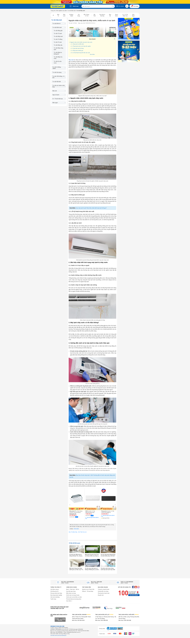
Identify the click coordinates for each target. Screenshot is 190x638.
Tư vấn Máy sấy (58, 45)
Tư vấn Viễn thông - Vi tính (58, 77)
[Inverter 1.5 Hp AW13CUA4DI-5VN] (92, 499)
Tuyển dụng (53, 599)
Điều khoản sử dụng (71, 593)
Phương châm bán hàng (56, 593)
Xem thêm (92, 54)
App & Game (55, 94)
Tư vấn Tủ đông (58, 39)
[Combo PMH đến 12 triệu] (129, 51)
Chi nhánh (121, 6)
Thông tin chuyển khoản (103, 589)
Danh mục (76, 6)
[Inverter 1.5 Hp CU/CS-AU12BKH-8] (108, 499)
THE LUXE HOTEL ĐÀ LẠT (102, 614)
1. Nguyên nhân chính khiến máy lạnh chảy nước (80, 42)
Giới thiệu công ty (54, 589)
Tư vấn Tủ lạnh (58, 33)
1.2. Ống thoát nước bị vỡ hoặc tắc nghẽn (81, 46)
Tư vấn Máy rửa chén (58, 57)
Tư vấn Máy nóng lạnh (58, 48)
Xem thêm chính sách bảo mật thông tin (58, 635)
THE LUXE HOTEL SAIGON (79, 614)
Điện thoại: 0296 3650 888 (125, 620)
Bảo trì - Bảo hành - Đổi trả (72, 589)
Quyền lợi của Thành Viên (88, 589)
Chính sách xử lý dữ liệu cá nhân (74, 597)
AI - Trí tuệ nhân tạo (57, 98)
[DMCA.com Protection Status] (120, 629)
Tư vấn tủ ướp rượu (57, 62)
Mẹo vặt (54, 90)
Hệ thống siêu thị (54, 591)
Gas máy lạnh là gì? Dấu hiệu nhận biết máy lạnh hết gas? (91, 208)
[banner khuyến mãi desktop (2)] (95, 2)
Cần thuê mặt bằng (55, 597)
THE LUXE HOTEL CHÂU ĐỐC (127, 614)
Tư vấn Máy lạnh (58, 36)
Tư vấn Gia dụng (56, 72)
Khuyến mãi (100, 595)
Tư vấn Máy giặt (58, 30)
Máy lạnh (71, 59)
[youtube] (136, 587)
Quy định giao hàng (70, 591)
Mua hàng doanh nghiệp (56, 595)
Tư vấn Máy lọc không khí (58, 53)
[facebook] (133, 587)
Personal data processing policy (73, 599)
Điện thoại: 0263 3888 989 (101, 620)
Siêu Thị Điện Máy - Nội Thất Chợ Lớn (78, 532)
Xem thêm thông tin (134, 595)
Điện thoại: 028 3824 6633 (78, 620)
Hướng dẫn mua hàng (103, 591)
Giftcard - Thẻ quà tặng (87, 591)
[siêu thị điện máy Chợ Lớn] (57, 6)
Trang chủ (53, 10)
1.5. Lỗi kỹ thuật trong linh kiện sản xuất (80, 52)
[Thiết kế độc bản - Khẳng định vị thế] (92, 31)
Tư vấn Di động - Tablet (56, 67)
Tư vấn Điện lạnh (72, 10)
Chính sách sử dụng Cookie (72, 595)
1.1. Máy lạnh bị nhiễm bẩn (77, 44)
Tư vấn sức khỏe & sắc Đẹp (58, 86)
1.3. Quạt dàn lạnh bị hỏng (77, 48)
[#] (111, 630)
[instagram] (138, 587)
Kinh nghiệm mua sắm (61, 10)
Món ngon (55, 102)
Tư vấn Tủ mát (58, 42)
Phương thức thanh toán (103, 593)
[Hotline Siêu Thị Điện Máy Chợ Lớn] (92, 530)
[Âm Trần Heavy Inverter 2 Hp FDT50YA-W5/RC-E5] (77, 499)
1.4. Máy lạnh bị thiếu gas (77, 50)
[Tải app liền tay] (129, 28)
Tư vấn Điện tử (56, 23)
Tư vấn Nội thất (56, 81)
